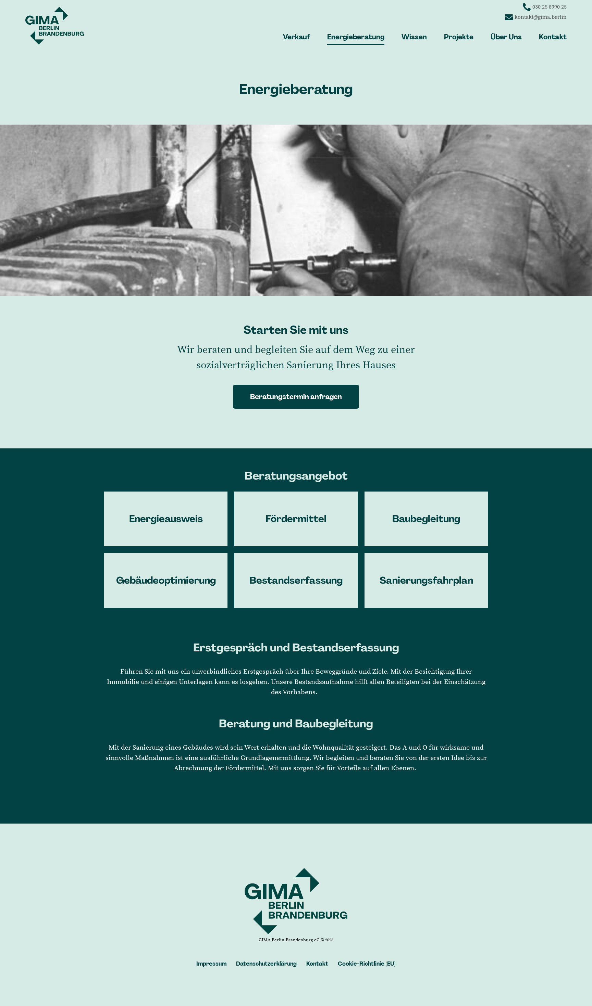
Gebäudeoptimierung (166, 580)
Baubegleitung (426, 518)
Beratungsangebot (296, 476)
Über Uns (506, 37)
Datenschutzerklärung (266, 963)
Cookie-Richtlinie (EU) (367, 963)
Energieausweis (166, 518)
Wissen (414, 37)
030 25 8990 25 (549, 6)
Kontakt (553, 37)
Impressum (211, 963)
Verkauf (296, 37)
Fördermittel (296, 518)
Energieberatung (355, 37)
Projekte (458, 37)
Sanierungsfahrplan (426, 580)
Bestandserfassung (296, 580)
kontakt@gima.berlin (541, 17)
